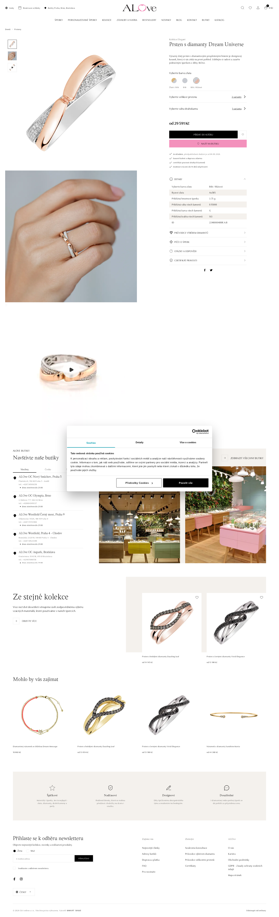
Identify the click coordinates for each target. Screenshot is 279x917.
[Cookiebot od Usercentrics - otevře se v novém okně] (194, 431)
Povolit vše (186, 483)
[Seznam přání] (250, 8)
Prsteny (17, 29)
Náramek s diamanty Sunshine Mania (223, 746)
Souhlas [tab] (91, 442)
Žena (19, 850)
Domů (7, 29)
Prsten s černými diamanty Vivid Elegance (226, 656)
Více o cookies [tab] (188, 442)
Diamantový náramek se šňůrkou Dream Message (35, 746)
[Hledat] (242, 8)
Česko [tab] (48, 469)
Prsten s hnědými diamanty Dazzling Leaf (160, 656)
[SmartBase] (74, 910)
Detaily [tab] (140, 442)
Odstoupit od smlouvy (256, 910)
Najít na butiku (210, 143)
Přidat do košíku (203, 134)
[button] (208, 179)
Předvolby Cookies (137, 483)
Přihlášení (83, 858)
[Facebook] (14, 879)
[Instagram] (21, 879)
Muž (33, 850)
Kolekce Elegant (177, 39)
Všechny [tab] (25, 469)
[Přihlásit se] (258, 8)
